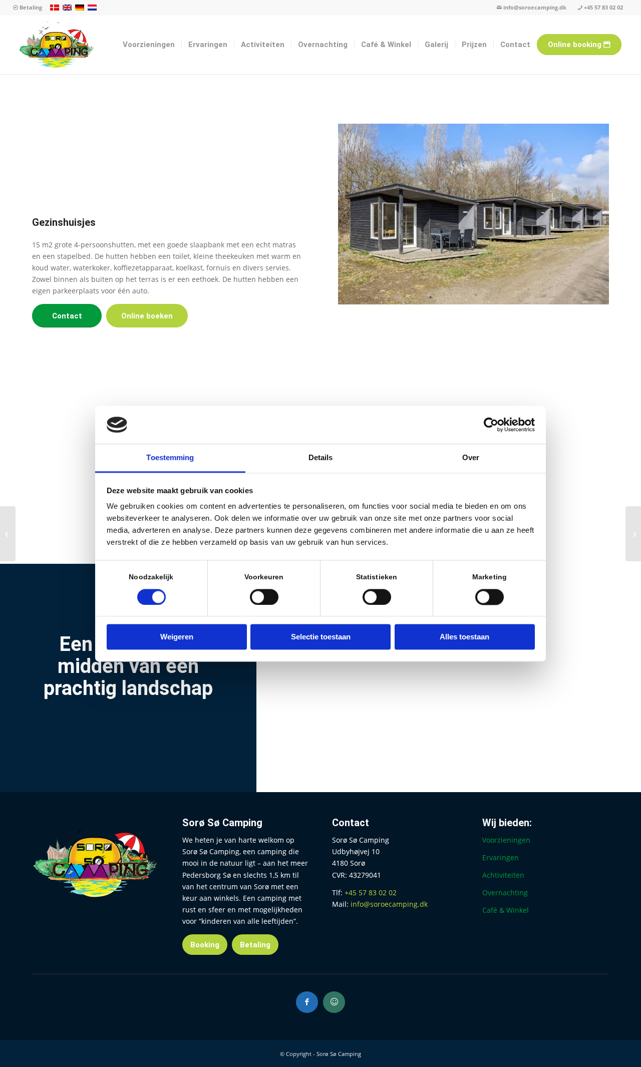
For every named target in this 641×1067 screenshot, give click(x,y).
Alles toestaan (464, 637)
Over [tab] (470, 458)
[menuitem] (27, 8)
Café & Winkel (505, 910)
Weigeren (176, 637)
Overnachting (505, 892)
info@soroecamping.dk (534, 7)
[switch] (264, 597)
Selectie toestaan (321, 637)
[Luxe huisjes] (633, 533)
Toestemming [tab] (170, 458)
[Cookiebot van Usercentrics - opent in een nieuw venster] (491, 424)
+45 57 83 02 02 (603, 7)
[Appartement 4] (8, 533)
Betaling (30, 7)
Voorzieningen (506, 840)
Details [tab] (320, 458)
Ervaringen (500, 857)
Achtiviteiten (503, 875)
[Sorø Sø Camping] (56, 44)
